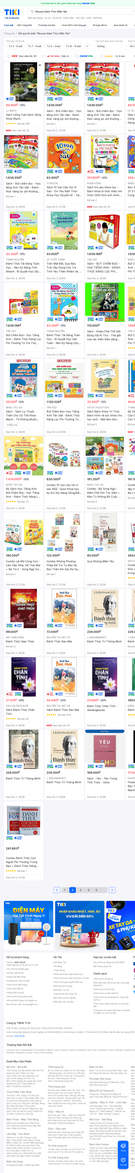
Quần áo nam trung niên (65, 1103)
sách (89, 17)
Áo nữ (50, 1070)
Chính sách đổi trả (14, 988)
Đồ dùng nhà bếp (14, 1165)
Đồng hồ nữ (106, 1094)
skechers (103, 1050)
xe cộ (47, 17)
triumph (119, 1050)
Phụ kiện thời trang (100, 1078)
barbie (49, 1050)
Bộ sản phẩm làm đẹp (23, 1154)
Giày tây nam (68, 1132)
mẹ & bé (57, 17)
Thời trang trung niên (63, 1081)
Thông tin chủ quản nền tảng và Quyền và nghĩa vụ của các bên (111, 1011)
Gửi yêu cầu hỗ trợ (14, 973)
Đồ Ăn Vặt (99, 1156)
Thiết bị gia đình (32, 1165)
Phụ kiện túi (77, 1152)
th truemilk (40, 1050)
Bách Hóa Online (99, 1144)
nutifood (128, 1050)
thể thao (98, 17)
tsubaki (49, 1052)
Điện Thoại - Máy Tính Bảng (22, 1119)
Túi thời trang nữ (57, 1145)
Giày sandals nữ (64, 1118)
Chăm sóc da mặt (14, 1137)
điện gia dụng (35, 17)
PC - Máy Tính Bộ (102, 1114)
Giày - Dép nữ (56, 1111)
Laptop (115, 1114)
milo (95, 1050)
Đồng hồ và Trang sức (101, 1090)
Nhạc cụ (111, 1136)
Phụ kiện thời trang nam (107, 1083)
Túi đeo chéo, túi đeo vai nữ (61, 1149)
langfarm (20, 1052)
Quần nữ (68, 1070)
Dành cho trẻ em (20, 1108)
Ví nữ (78, 1149)
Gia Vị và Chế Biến (103, 1153)
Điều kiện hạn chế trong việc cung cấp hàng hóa (111, 984)
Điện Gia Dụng (14, 1161)
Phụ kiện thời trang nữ (99, 1082)
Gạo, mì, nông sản (21, 1103)
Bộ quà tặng (103, 1161)
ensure (64, 1050)
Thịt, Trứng (21, 1095)
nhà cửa (80, 17)
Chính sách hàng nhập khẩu (19, 996)
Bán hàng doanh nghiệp (64, 998)
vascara (10, 1050)
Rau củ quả (17, 1098)
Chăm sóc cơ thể (21, 1142)
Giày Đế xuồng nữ (66, 1123)
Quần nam (66, 1090)
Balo (91, 1070)
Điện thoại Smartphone (17, 1123)
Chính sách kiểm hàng (16, 984)
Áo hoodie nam (61, 1095)
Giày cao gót (54, 1115)
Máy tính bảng (19, 1128)
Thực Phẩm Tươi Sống (18, 1091)
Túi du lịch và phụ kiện (105, 1070)
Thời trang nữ (55, 1066)
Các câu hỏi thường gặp (17, 969)
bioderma (81, 1050)
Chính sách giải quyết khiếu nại (68, 982)
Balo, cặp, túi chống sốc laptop (108, 1071)
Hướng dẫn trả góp (15, 992)
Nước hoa (17, 1153)
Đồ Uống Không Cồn (106, 1158)
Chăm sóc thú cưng (98, 1148)
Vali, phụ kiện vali (118, 1073)
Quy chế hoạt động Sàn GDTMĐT (109, 962)
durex (72, 1050)
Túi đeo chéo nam (64, 1161)
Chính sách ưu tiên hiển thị (105, 993)
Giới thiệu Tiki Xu (61, 990)
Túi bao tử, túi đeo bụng (73, 1163)
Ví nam (51, 1161)
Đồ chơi (35, 1070)
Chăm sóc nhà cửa (24, 1114)
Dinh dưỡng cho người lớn (24, 1081)
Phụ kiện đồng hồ (103, 1097)
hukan (29, 1052)
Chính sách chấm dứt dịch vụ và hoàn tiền (111, 1005)
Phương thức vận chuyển (18, 980)
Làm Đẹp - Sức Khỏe (17, 1133)
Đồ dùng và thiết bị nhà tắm (109, 1131)
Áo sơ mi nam (66, 1093)
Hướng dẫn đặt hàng (16, 977)
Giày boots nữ (59, 1120)
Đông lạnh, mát (26, 1100)
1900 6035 (19, 1036)
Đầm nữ (58, 1070)
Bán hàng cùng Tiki (102, 966)
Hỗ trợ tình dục (30, 1153)
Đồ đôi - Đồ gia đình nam (69, 1098)
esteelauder (27, 1050)
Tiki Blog (57, 966)
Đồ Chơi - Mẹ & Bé (16, 1066)
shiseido (10, 1052)
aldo (111, 1050)
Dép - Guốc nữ (69, 1115)
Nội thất (103, 1128)
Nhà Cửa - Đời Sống (100, 1119)
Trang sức (94, 1094)
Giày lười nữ (72, 1120)
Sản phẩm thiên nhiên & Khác (23, 1146)
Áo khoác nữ (70, 1073)
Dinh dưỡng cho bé (21, 1078)
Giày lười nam (54, 1132)
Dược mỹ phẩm (33, 1156)
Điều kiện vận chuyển (63, 1002)
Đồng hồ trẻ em (120, 1097)
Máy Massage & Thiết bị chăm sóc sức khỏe (25, 1144)
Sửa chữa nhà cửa (103, 1125)
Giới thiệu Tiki (59, 962)
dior (17, 1050)
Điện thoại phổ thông (21, 1125)
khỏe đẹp (68, 17)
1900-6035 (19, 962)
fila (42, 1052)
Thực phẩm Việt (31, 1098)
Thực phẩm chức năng (22, 1140)
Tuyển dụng (59, 970)
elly (89, 1050)
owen (57, 1050)
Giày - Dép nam (57, 1128)
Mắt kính (115, 1082)
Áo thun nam (54, 1090)
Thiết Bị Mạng (105, 1111)
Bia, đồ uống (17, 1106)
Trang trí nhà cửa (97, 1123)
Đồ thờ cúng (100, 1136)
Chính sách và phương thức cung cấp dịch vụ (110, 998)
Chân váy (68, 1076)
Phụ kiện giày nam (62, 1137)
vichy (36, 1052)
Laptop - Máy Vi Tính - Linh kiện (108, 1102)
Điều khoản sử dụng (62, 986)
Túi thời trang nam (58, 1157)
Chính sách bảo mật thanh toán (68, 974)
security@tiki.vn (30, 1004)
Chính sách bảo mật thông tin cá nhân (71, 978)
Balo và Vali (96, 1066)
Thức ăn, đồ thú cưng (21, 1111)
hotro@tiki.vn (31, 1000)
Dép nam (62, 1135)
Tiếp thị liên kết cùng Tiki (65, 994)
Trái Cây (10, 1095)
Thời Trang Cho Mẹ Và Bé (18, 1070)
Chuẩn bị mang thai (21, 1086)
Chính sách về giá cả (103, 979)
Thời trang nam (56, 1086)
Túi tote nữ (65, 1152)
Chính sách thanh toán (103, 989)
